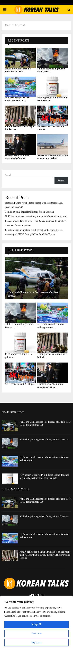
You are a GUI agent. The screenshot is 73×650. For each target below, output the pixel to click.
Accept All (36, 624)
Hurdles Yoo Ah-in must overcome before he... (17, 157)
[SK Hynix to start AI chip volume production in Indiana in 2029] (52, 116)
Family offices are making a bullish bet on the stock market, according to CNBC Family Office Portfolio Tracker (45, 555)
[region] (36, 623)
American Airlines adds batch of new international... (52, 157)
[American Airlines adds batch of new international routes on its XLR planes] (52, 144)
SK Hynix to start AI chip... (20, 384)
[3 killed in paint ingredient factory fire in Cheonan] (52, 58)
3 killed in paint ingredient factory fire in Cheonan (29, 212)
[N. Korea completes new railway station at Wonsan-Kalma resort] (20, 87)
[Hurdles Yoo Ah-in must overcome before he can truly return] (20, 144)
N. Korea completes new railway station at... (17, 99)
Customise (36, 633)
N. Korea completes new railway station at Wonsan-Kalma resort (36, 216)
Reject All (36, 642)
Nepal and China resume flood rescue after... (18, 70)
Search (8, 175)
